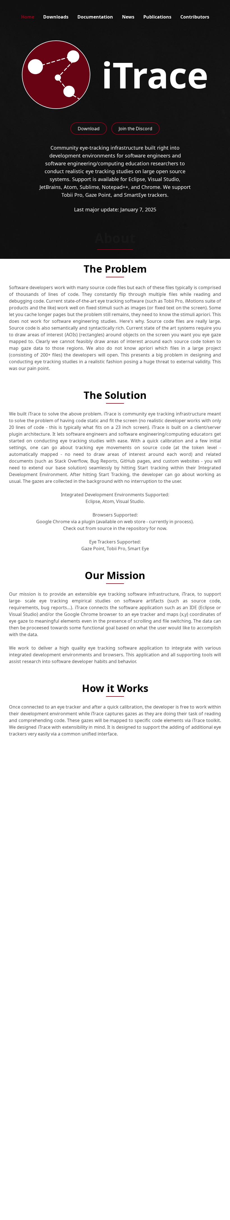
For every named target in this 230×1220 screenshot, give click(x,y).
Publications (157, 17)
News (128, 17)
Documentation (95, 17)
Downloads (55, 17)
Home (27, 17)
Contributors (194, 17)
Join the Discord (135, 128)
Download (89, 128)
